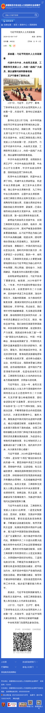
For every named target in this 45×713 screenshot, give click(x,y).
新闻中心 (23, 25)
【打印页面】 (26, 629)
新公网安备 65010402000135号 (15, 695)
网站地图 (16, 698)
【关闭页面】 (37, 629)
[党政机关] (4, 706)
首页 (15, 25)
